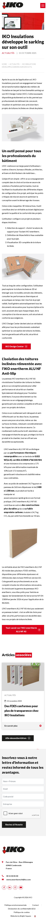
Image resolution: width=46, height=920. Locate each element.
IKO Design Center (14, 346)
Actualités (8, 53)
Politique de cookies (22, 912)
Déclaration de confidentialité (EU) (21, 909)
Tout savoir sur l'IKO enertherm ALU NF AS (21, 630)
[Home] (19, 5)
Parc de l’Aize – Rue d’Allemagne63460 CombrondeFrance (19, 865)
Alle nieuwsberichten (16, 738)
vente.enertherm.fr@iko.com (18, 879)
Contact (35, 905)
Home (4, 64)
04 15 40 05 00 (12, 876)
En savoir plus (11, 725)
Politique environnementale (15, 905)
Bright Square (25, 916)
